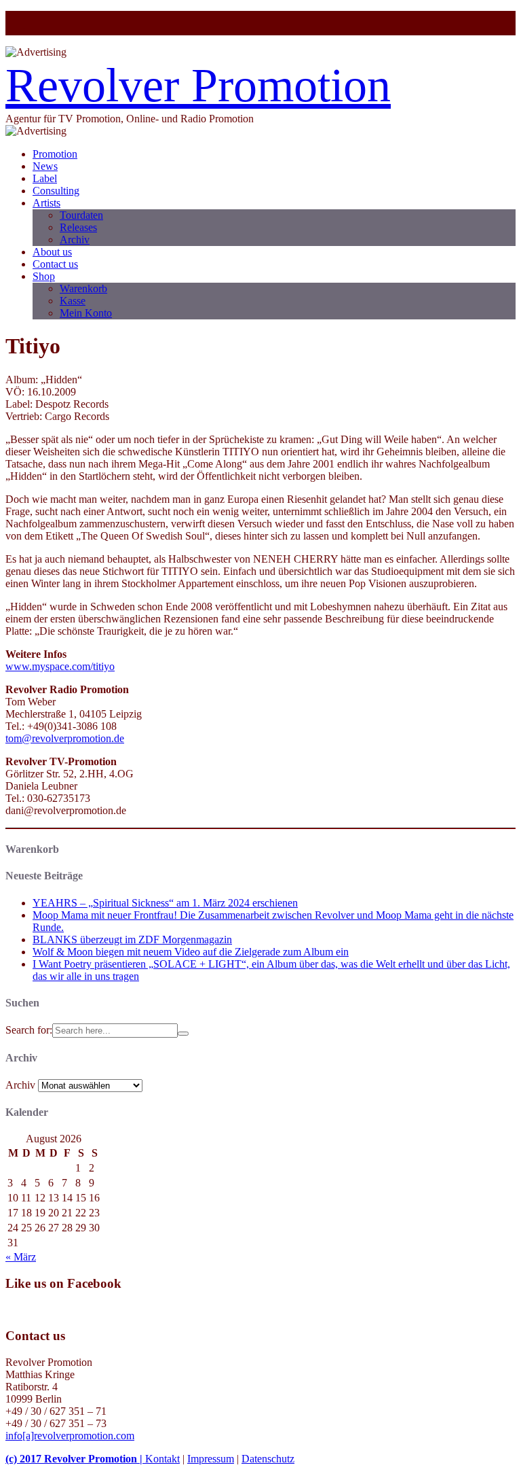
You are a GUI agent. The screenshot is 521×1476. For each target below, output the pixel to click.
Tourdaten (81, 215)
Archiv (75, 239)
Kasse (72, 300)
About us (52, 252)
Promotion (55, 154)
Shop (44, 276)
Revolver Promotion (198, 85)
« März (20, 1257)
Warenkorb (83, 288)
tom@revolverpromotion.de (64, 738)
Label (45, 178)
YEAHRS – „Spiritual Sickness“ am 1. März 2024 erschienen (165, 903)
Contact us (55, 264)
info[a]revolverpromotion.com (69, 1435)
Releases (78, 227)
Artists (46, 203)
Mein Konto (86, 313)
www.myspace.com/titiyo (60, 666)
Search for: (28, 1030)
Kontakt (162, 1458)
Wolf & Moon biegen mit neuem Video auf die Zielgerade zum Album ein (191, 951)
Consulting (56, 190)
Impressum (210, 1458)
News (45, 166)
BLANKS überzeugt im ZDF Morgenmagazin (132, 939)
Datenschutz (268, 1458)
